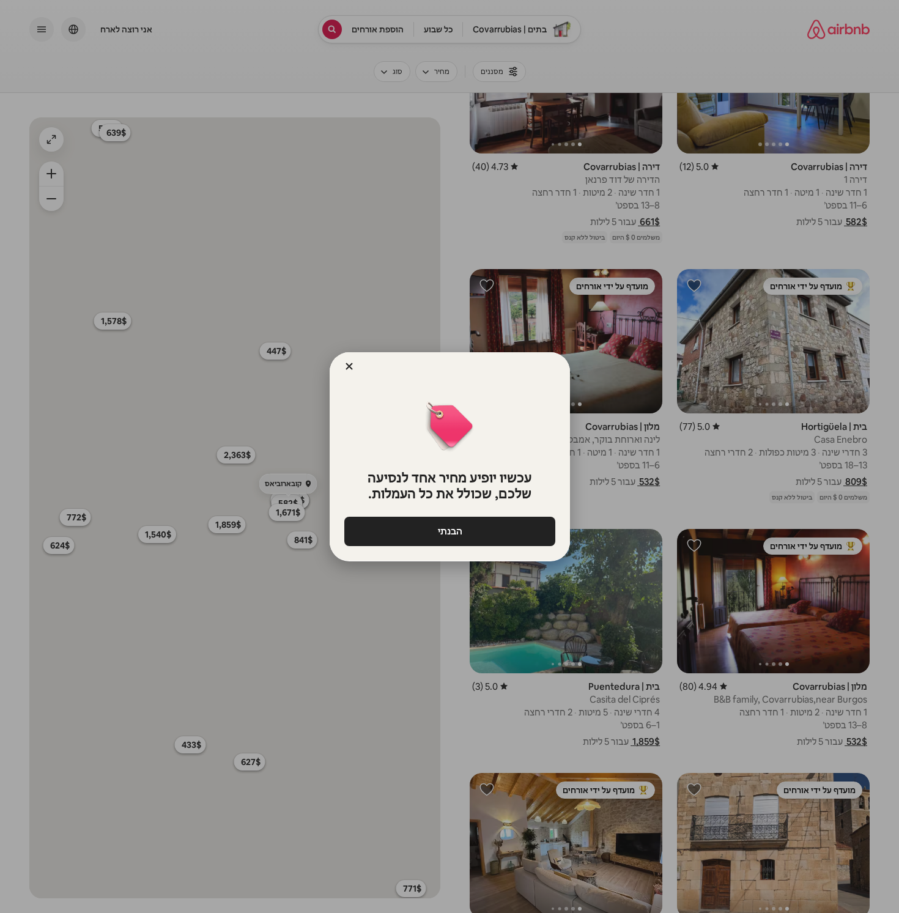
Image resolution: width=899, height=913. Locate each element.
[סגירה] (349, 366)
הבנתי (449, 531)
